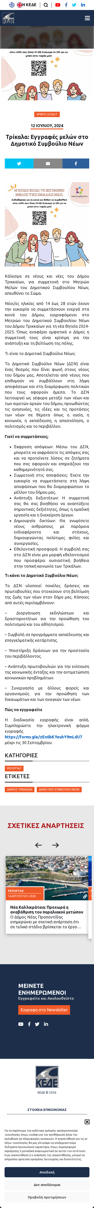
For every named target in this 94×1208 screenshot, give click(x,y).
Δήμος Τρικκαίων (19, 789)
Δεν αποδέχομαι (47, 1185)
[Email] (48, 164)
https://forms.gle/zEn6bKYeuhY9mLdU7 (43, 737)
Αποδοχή (47, 1172)
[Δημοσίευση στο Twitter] (19, 164)
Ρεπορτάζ (14, 768)
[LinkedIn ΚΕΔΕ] (83, 5)
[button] (87, 1122)
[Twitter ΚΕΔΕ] (74, 5)
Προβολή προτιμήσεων (47, 1197)
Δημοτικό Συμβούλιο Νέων (59, 789)
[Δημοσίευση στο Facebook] (76, 164)
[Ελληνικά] (12, 5)
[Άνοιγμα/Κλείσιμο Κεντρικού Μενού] (87, 18)
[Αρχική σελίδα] (8, 18)
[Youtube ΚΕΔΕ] (57, 5)
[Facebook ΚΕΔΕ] (66, 5)
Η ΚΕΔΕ (29, 4)
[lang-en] (19, 5)
